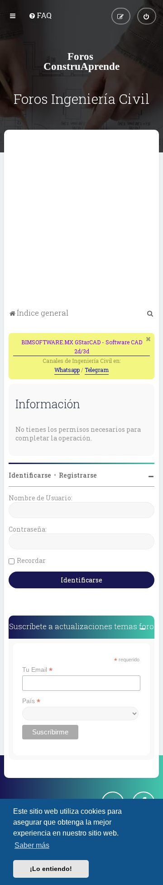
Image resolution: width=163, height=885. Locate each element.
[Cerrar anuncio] (148, 339)
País (31, 701)
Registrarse (78, 475)
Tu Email (37, 669)
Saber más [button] (31, 845)
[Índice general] (81, 61)
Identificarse (30, 475)
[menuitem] (40, 15)
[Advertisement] (81, 220)
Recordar (31, 560)
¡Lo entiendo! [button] (51, 868)
